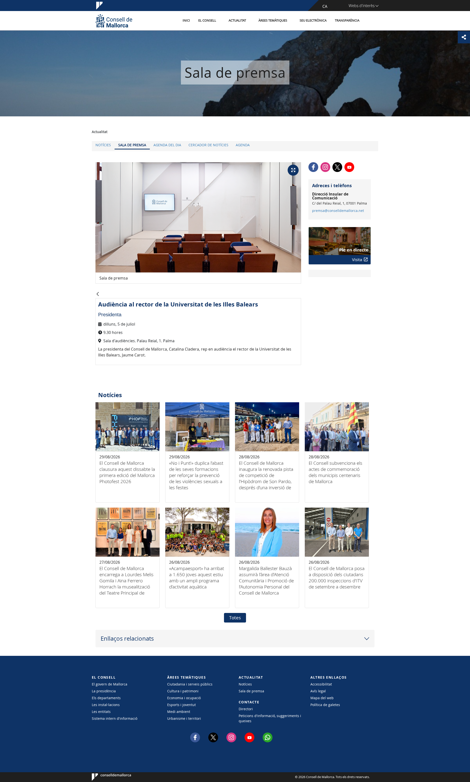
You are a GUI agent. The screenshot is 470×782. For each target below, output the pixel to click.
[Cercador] (369, 21)
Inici (186, 20)
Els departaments (106, 698)
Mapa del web (322, 698)
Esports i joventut (181, 704)
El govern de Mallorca (109, 684)
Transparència (347, 20)
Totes (235, 617)
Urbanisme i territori (184, 718)
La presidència (104, 691)
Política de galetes (325, 704)
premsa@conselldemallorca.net (338, 211)
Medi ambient (178, 711)
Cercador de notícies (208, 145)
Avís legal (318, 691)
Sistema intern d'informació (114, 718)
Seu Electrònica (313, 20)
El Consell (207, 20)
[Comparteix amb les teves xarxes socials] (464, 37)
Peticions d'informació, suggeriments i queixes (270, 718)
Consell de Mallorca (106, 777)
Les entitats (101, 711)
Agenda (243, 145)
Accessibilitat (321, 684)
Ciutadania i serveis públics (189, 684)
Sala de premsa (132, 145)
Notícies (103, 145)
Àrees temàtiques (272, 20)
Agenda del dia (167, 145)
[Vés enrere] (97, 294)
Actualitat (237, 20)
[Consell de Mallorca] (113, 21)
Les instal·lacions (106, 704)
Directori (246, 709)
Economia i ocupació (184, 698)
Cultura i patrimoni (183, 691)
